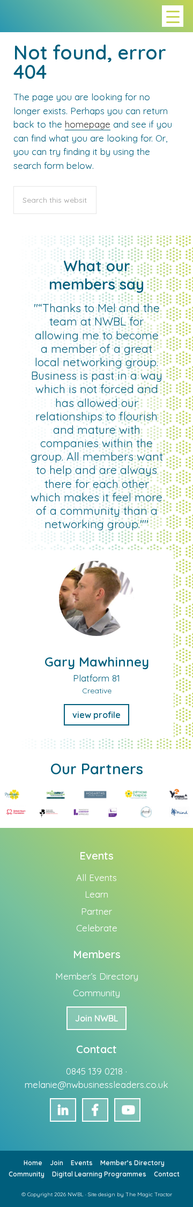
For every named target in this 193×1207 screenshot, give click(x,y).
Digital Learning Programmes (99, 1174)
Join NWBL (96, 1018)
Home (33, 1163)
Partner (96, 911)
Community (96, 992)
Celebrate (96, 928)
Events (82, 1163)
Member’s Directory (96, 976)
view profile (96, 714)
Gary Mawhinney (96, 662)
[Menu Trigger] (172, 16)
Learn (96, 894)
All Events (96, 877)
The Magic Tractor (148, 1194)
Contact (167, 1174)
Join (56, 1163)
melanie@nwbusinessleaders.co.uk (96, 1084)
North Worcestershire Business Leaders (20, 16)
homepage (87, 124)
